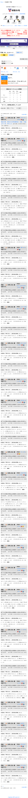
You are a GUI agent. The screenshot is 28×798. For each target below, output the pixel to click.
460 (19, 119)
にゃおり (22, 681)
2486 (19, 570)
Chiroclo (23, 702)
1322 (19, 767)
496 (19, 547)
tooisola (22, 138)
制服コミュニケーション (8, 25)
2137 (19, 683)
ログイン (16, 13)
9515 (19, 704)
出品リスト (19, 52)
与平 (22, 247)
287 (19, 591)
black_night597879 (21, 285)
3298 (19, 344)
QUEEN (22, 723)
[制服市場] (14, 10)
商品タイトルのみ (12, 46)
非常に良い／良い (5, 71)
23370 (19, 140)
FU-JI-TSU (23, 765)
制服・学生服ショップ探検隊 (21, 25)
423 (24, 247)
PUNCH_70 (23, 400)
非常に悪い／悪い (16, 71)
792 (20, 308)
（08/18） (11, 30)
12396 (19, 402)
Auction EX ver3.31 (14, 797)
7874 (19, 287)
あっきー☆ (23, 524)
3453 (19, 725)
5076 (25, 629)
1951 (20, 381)
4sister (22, 545)
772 (19, 746)
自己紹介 (11, 55)
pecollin (22, 589)
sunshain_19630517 (21, 568)
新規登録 (22, 13)
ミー (22, 629)
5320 (21, 474)
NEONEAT (23, 744)
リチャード (23, 117)
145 (19, 526)
